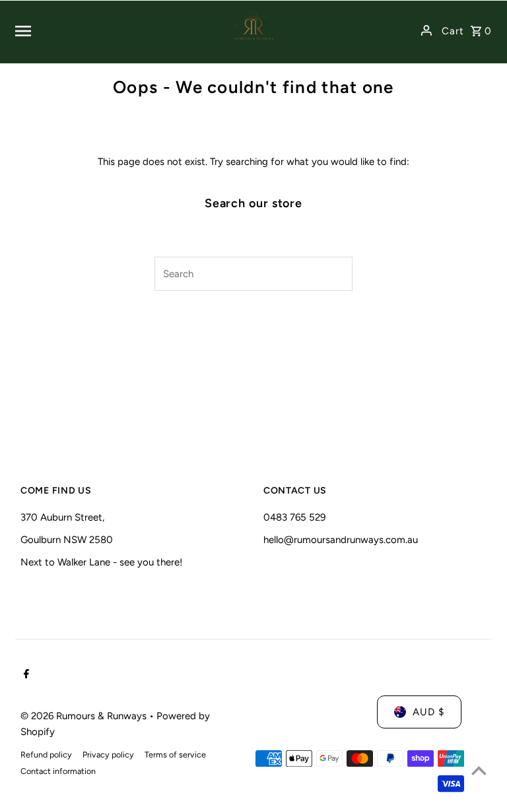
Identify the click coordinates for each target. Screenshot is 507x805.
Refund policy (46, 754)
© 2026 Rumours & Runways (84, 716)
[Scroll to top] (479, 770)
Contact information (58, 771)
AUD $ (428, 712)
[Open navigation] (113, 30)
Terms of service (175, 754)
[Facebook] (24, 675)
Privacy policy (108, 754)
